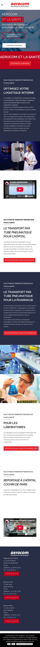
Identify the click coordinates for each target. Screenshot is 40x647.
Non (13, 644)
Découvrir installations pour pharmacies (20, 333)
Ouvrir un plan (10, 573)
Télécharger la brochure (20, 63)
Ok (9, 644)
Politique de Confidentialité (24, 644)
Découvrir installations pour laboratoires (21, 448)
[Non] (38, 640)
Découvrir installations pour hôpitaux (19, 260)
